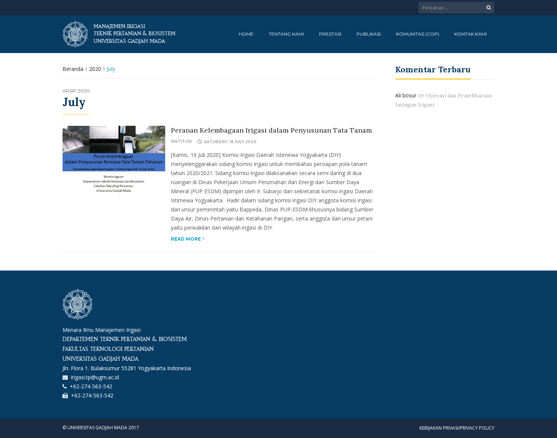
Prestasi (330, 34)
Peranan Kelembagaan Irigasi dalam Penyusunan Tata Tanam (271, 130)
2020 (95, 68)
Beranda (73, 68)
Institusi (181, 141)
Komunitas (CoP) (417, 34)
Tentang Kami (286, 34)
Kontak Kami (470, 34)
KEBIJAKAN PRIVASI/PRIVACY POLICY (456, 428)
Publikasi (369, 34)
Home (246, 34)
